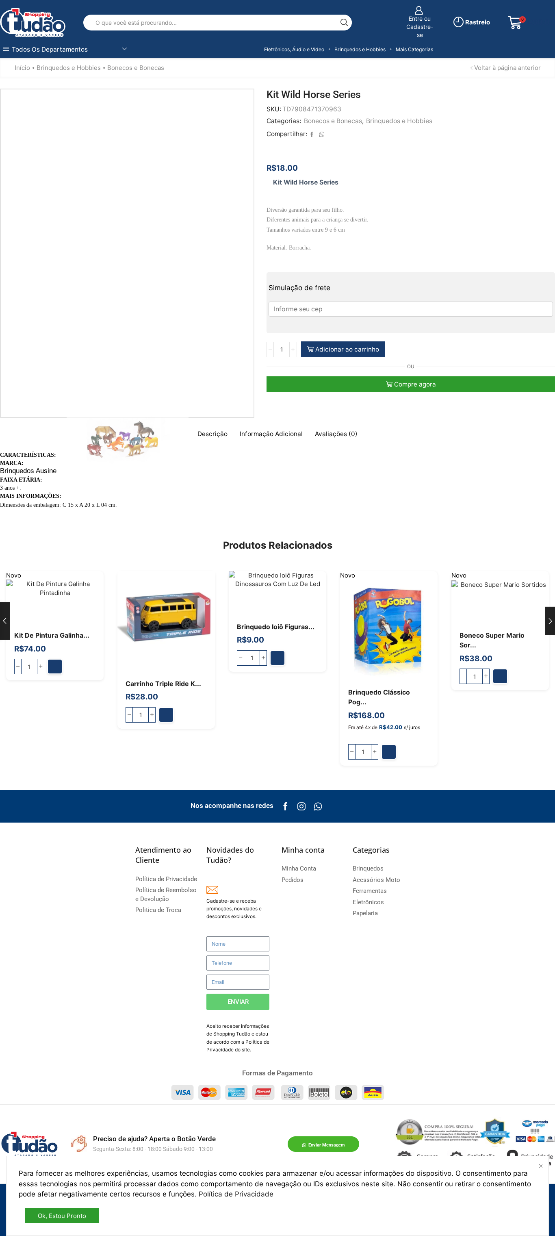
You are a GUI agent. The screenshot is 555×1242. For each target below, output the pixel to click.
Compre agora (415, 384)
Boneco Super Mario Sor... (492, 640)
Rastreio (477, 22)
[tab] (212, 434)
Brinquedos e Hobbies (360, 49)
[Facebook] (285, 806)
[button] (55, 666)
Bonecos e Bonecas (135, 68)
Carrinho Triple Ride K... (163, 684)
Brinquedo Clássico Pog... (379, 697)
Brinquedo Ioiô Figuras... (275, 627)
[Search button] (344, 22)
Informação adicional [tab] (271, 434)
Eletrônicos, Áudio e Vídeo (294, 49)
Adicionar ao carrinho (347, 349)
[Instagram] (301, 806)
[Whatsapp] (318, 806)
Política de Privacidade (236, 1194)
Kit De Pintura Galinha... (51, 635)
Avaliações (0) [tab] (336, 434)
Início (22, 68)
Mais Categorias (414, 49)
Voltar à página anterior (507, 68)
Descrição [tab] (212, 434)
